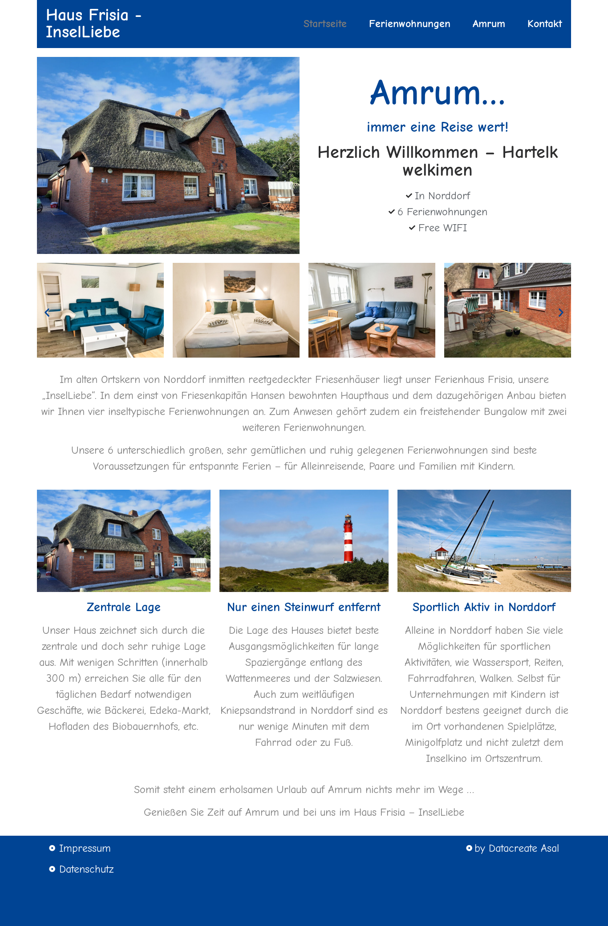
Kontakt (544, 23)
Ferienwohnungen (409, 23)
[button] (47, 312)
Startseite (325, 23)
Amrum (489, 23)
